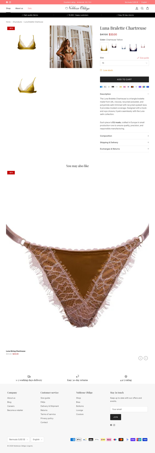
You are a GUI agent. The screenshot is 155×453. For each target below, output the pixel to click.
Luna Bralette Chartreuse (33, 22)
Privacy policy (47, 418)
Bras (78, 402)
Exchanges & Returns (110, 149)
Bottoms (80, 406)
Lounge (79, 410)
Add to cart (124, 79)
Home (8, 22)
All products (17, 22)
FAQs (43, 402)
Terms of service (48, 414)
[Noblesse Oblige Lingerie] (77, 8)
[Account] (136, 8)
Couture (79, 414)
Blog (9, 402)
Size (102, 58)
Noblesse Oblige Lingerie (23, 446)
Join (115, 417)
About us (19, 8)
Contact (44, 422)
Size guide (45, 398)
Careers (10, 406)
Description (105, 94)
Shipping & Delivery (109, 142)
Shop (8, 8)
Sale (30, 8)
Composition (106, 136)
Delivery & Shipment (50, 406)
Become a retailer (15, 410)
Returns (44, 410)
